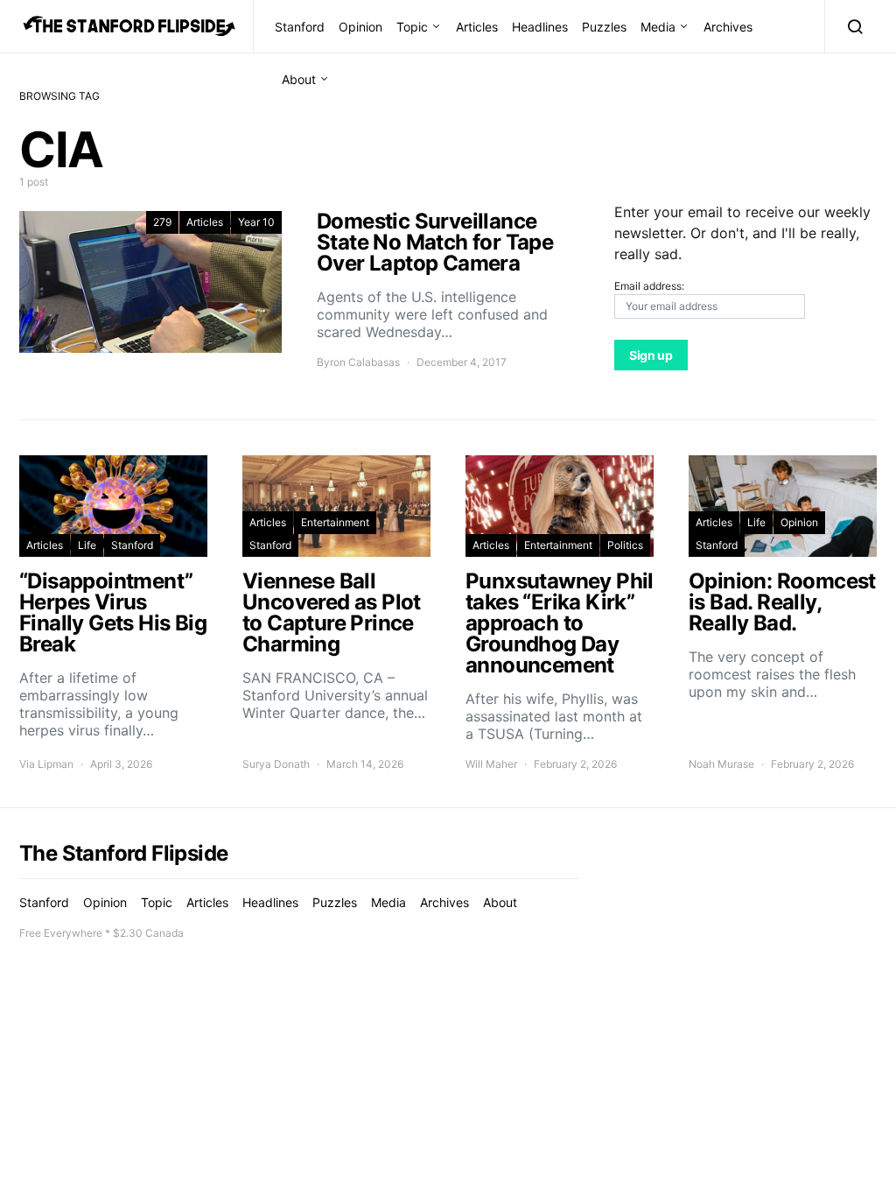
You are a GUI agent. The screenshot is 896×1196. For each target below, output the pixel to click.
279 (162, 222)
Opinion (360, 26)
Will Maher (491, 763)
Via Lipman (46, 763)
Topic (412, 26)
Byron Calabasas (358, 362)
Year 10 (256, 222)
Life (87, 545)
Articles (477, 26)
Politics (625, 545)
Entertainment (335, 522)
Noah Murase (721, 763)
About (299, 79)
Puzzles (604, 26)
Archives (728, 26)
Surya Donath (276, 763)
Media (658, 26)
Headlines (540, 26)
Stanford (300, 26)
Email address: (649, 285)
